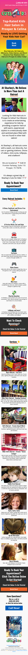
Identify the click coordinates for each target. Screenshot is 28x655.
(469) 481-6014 (22, 3)
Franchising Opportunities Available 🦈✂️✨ (14, 645)
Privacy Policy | (20, 650)
